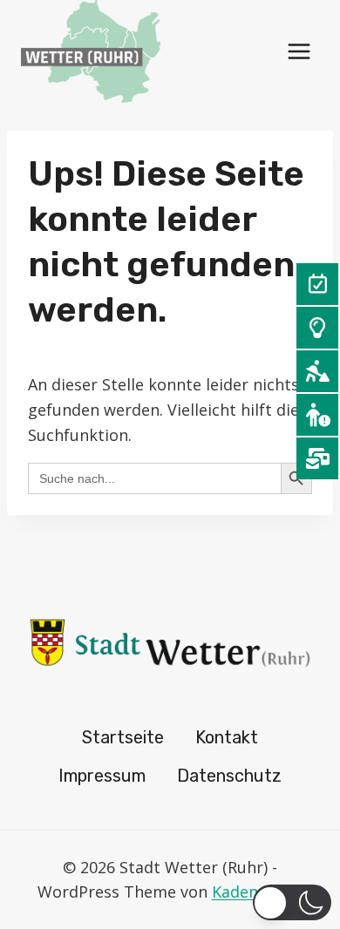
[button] (292, 902)
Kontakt (226, 737)
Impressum (102, 775)
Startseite (123, 737)
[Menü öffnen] (298, 51)
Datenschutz (229, 775)
